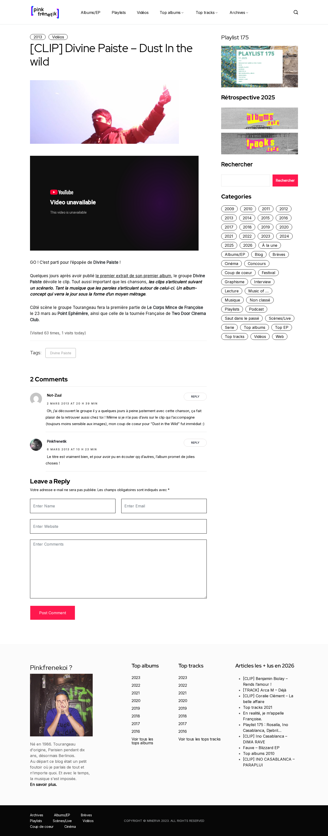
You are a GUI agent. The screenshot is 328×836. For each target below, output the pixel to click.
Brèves (279, 254)
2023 (265, 236)
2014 (247, 218)
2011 (266, 208)
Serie (229, 327)
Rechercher (237, 164)
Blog (259, 254)
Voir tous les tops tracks (199, 739)
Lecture (232, 291)
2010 (248, 208)
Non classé (260, 300)
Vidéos (142, 12)
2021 (229, 236)
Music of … (258, 291)
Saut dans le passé (242, 318)
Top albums (170, 12)
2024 (284, 236)
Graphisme (234, 281)
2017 (229, 227)
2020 (284, 227)
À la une (269, 245)
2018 (247, 227)
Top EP (281, 327)
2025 (229, 245)
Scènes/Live (280, 318)
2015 (265, 218)
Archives (237, 12)
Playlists (119, 12)
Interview (262, 281)
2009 (229, 208)
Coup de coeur (238, 272)
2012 (283, 208)
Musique (232, 300)
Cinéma (231, 263)
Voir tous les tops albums (142, 741)
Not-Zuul (54, 395)
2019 (265, 227)
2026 (247, 245)
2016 (283, 218)
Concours (257, 263)
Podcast (256, 309)
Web (280, 336)
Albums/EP (90, 12)
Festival (268, 272)
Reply (195, 396)
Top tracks (205, 12)
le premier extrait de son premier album (133, 275)
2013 (38, 37)
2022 (247, 236)
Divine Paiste (60, 353)
